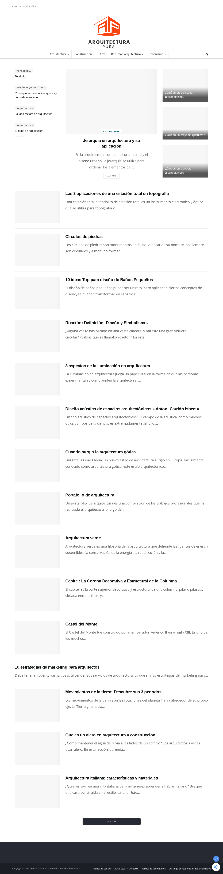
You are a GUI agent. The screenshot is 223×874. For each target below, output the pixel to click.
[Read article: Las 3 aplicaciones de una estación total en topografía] (37, 207)
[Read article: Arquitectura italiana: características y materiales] (37, 791)
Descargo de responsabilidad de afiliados (190, 868)
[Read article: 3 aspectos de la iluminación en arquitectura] (37, 379)
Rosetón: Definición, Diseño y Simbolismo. (106, 322)
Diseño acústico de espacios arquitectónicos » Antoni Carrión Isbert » (132, 408)
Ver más (111, 821)
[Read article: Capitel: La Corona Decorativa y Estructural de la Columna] (37, 594)
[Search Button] (207, 54)
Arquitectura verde (83, 538)
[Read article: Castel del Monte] (37, 637)
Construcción (83, 54)
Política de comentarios (153, 868)
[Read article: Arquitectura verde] (37, 551)
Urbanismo (156, 54)
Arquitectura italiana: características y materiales (111, 778)
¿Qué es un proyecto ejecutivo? (185, 135)
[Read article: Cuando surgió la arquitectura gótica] (37, 465)
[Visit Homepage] (109, 32)
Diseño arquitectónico (31, 87)
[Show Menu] (41, 6)
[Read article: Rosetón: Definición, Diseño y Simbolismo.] (37, 336)
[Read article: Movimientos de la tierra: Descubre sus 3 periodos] (37, 705)
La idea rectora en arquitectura (33, 113)
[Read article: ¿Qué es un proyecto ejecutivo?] (185, 123)
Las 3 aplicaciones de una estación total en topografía (117, 193)
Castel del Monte (81, 624)
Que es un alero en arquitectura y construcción (110, 735)
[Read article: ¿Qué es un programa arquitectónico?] (185, 85)
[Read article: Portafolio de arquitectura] (37, 508)
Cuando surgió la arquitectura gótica (100, 452)
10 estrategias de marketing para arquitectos (57, 667)
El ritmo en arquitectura (29, 130)
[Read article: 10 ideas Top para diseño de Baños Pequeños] (37, 293)
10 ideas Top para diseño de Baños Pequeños (109, 279)
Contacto (134, 868)
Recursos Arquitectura (126, 54)
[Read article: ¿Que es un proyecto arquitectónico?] (185, 161)
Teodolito (20, 76)
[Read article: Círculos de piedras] (37, 250)
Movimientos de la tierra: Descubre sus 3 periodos (113, 692)
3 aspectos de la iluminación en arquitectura (107, 365)
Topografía (24, 71)
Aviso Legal (120, 868)
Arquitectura (58, 54)
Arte (102, 54)
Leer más (111, 175)
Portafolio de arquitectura (89, 495)
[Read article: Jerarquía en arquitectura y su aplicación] (111, 101)
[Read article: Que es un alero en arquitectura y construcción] (37, 748)
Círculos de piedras (84, 236)
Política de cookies (102, 868)
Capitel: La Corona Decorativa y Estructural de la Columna (121, 581)
